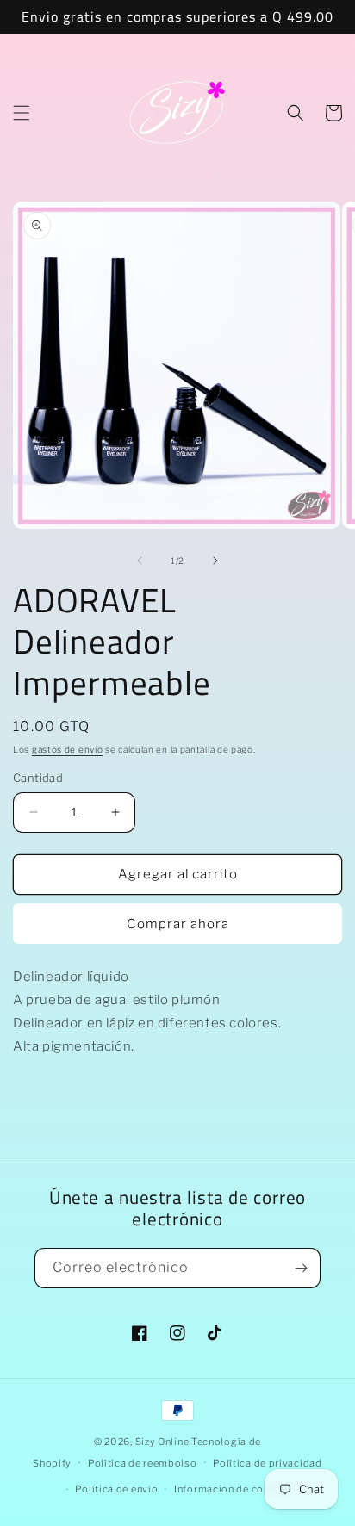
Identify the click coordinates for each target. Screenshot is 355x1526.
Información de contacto (235, 1489)
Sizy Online (162, 1442)
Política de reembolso (142, 1463)
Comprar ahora (178, 924)
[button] (21, 113)
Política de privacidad (267, 1463)
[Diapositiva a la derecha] (215, 561)
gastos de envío (67, 749)
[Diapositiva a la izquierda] (140, 561)
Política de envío (116, 1489)
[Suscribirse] (301, 1268)
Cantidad (38, 778)
